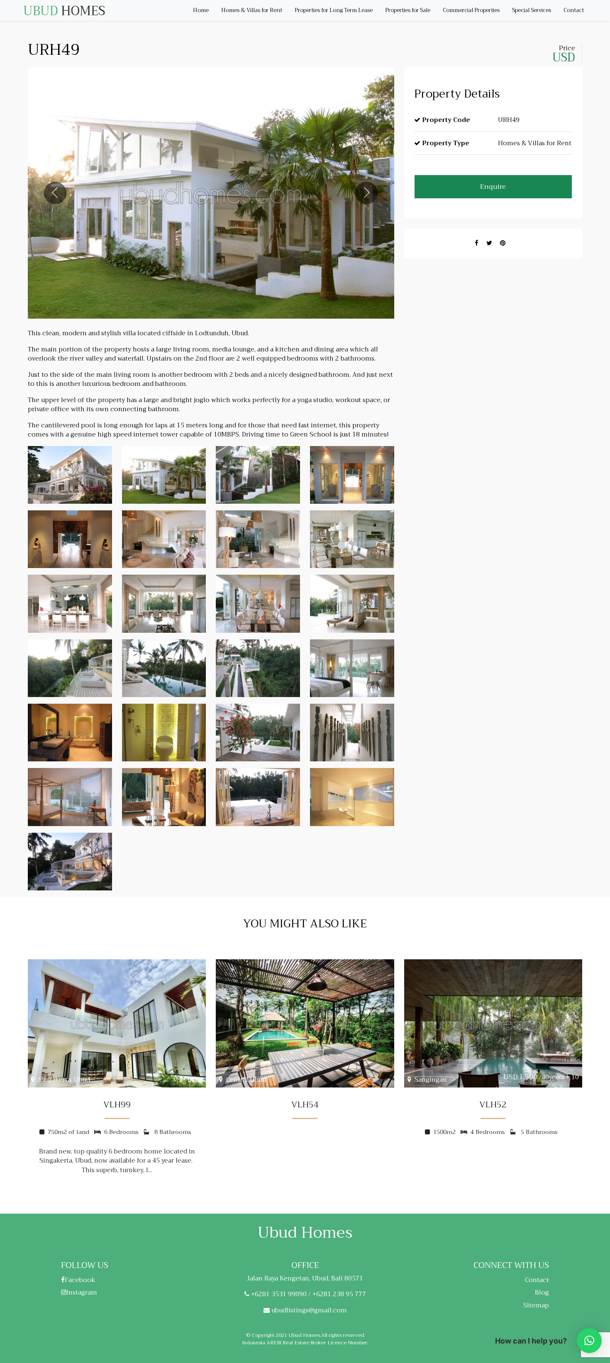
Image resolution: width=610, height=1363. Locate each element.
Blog (542, 1292)
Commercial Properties (471, 10)
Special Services (531, 10)
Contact (574, 10)
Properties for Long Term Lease (334, 10)
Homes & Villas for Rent (251, 10)
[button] (589, 1340)
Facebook (80, 1280)
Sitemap (536, 1305)
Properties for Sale (407, 10)
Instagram (81, 1292)
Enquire (493, 187)
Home (201, 10)
